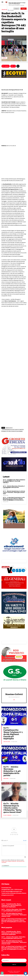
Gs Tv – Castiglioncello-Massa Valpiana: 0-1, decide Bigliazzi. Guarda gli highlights (14, 481)
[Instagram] (14, 699)
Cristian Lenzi (6, 741)
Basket (4, 57)
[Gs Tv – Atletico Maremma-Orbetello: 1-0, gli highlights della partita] (14, 755)
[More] (17, 66)
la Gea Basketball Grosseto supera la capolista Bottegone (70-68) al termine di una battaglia (12, 430)
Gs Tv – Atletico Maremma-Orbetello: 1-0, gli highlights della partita (14, 486)
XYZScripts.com (21, 975)
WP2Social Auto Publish (8, 975)
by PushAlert (11, 10)
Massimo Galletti (5, 9)
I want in (14, 964)
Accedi (24, 840)
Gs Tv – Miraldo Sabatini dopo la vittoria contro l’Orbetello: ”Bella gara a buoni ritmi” (14, 492)
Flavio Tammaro (7, 815)
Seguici (23, 8)
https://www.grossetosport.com (14, 697)
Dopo (16, 8)
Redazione (5, 778)
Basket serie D (9, 427)
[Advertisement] (14, 129)
